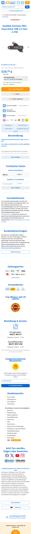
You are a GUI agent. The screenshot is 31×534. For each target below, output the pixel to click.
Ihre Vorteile (11, 397)
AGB (8, 422)
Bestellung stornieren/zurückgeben (17, 408)
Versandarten (11, 402)
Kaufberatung (11, 413)
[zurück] (2, 47)
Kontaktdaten (11, 435)
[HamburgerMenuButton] (3, 2)
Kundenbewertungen (23, 128)
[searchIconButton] (27, 7)
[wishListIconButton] (22, 2)
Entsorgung (10, 438)
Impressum (10, 419)
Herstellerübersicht (6, 214)
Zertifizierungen (12, 433)
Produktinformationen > (9, 65)
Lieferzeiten (11, 404)
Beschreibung (8, 125)
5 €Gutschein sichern (15, 385)
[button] (18, 2)
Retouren (10, 410)
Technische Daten (22, 125)
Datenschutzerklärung (7, 248)
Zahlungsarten (11, 399)
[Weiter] (28, 47)
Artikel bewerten (15, 252)
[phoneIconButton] (15, 326)
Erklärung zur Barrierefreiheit (16, 429)
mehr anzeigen (15, 157)
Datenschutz (11, 424)
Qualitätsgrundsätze (13, 431)
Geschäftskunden (12, 417)
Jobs (13, 440)
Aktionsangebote (12, 415)
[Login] (18, 2)
